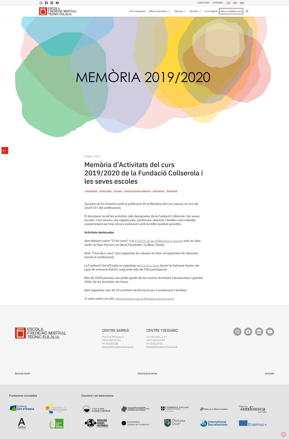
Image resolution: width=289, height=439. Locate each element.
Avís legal (269, 373)
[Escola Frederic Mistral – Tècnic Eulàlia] (58, 11)
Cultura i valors (105, 191)
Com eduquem (137, 11)
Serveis (194, 11)
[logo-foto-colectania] (96, 411)
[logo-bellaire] (22, 427)
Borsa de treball (22, 373)
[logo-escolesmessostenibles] (96, 425)
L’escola (178, 11)
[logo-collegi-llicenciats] (135, 410)
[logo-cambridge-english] (174, 410)
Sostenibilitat (171, 191)
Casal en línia (150, 265)
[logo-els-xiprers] (56, 426)
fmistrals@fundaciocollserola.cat (117, 346)
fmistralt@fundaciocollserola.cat (161, 346)
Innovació (118, 191)
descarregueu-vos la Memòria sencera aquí (145, 298)
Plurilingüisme (158, 191)
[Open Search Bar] (246, 11)
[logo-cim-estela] (22, 409)
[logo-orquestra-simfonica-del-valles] (253, 411)
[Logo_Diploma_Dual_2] (174, 425)
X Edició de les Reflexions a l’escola (159, 241)
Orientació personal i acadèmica (137, 191)
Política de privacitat (147, 373)
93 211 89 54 (156, 343)
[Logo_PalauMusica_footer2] (214, 409)
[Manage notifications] (283, 434)
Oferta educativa (158, 11)
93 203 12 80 (112, 343)
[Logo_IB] (214, 425)
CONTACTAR (203, 2)
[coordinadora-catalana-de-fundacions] (135, 423)
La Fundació (211, 11)
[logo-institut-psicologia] (56, 411)
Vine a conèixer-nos (231, 11)
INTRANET (218, 2)
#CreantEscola (91, 191)
